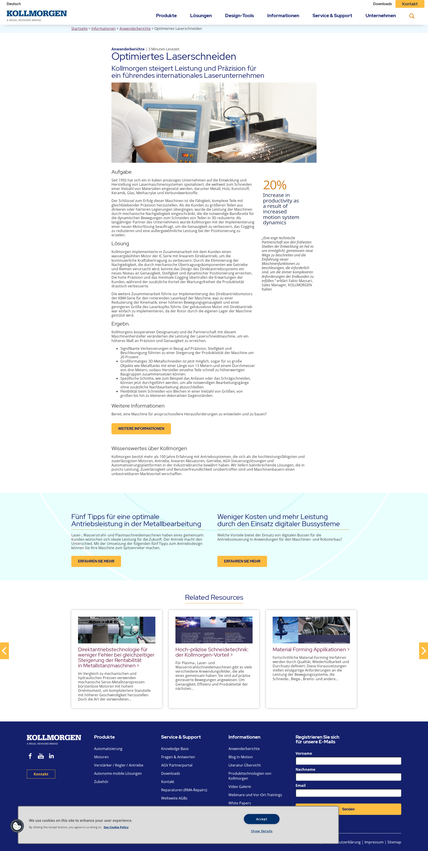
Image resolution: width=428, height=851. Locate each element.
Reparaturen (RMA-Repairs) (184, 789)
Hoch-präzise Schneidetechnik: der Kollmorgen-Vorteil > (212, 652)
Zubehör (101, 781)
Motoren (101, 756)
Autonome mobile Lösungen (118, 773)
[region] (178, 825)
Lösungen (201, 15)
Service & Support (332, 15)
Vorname (304, 753)
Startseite (79, 28)
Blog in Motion (240, 756)
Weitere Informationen (141, 428)
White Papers (239, 803)
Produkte (166, 15)
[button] (17, 826)
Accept (261, 819)
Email (301, 785)
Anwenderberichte (135, 28)
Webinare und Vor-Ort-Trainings (255, 794)
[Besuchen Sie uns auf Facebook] (30, 756)
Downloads (382, 4)
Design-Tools (239, 15)
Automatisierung (108, 748)
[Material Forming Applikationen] (311, 630)
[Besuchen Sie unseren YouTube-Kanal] (40, 756)
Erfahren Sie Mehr (96, 561)
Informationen (283, 15)
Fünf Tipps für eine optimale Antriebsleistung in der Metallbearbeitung (136, 520)
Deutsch (14, 4)
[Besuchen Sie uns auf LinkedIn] (53, 756)
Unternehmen (381, 15)
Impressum (374, 842)
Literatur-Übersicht (244, 765)
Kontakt (410, 3)
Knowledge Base (175, 748)
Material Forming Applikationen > (311, 649)
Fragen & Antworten (178, 756)
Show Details (262, 831)
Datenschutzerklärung (342, 842)
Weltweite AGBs (174, 798)
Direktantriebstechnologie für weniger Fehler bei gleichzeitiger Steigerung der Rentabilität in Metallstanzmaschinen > (116, 657)
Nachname (305, 769)
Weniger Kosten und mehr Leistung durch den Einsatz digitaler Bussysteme (278, 520)
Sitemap (394, 842)
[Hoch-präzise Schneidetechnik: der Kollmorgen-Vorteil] (214, 630)
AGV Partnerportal (176, 765)
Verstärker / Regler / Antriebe (118, 765)
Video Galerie (239, 786)
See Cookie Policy (116, 827)
